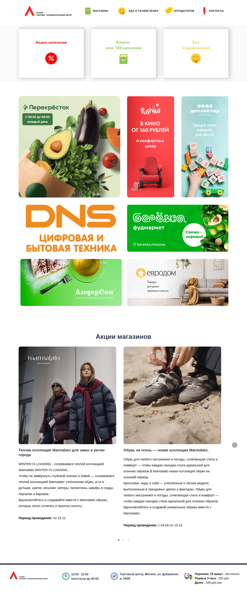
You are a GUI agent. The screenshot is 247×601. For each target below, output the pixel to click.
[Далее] (234, 445)
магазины (100, 11)
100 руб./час (209, 582)
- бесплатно (224, 574)
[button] (118, 540)
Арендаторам (184, 11)
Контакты (216, 11)
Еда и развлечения (143, 11)
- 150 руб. (213, 578)
